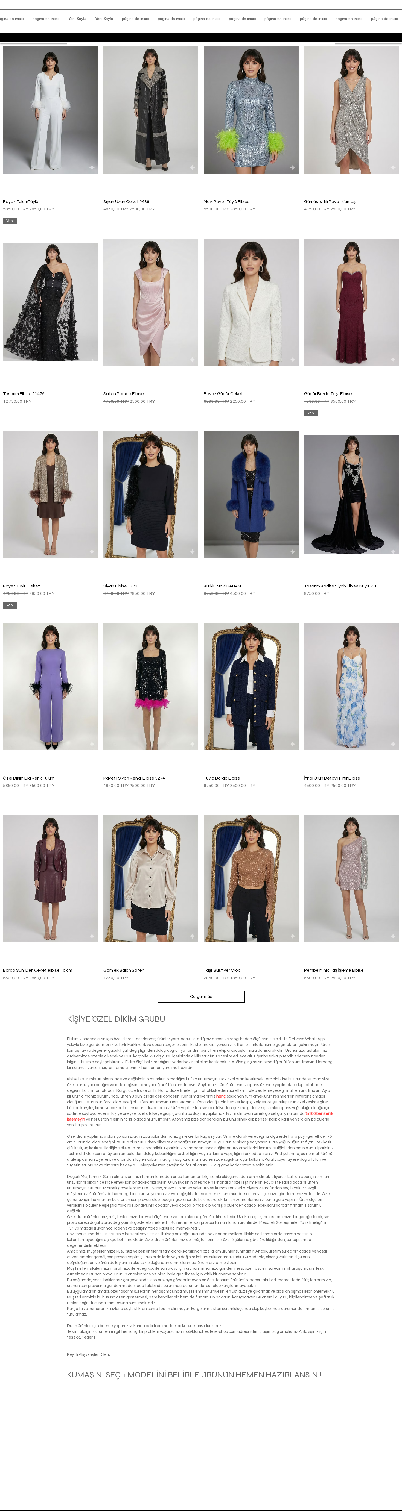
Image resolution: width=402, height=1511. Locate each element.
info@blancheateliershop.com (209, 1332)
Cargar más (201, 997)
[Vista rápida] (50, 110)
